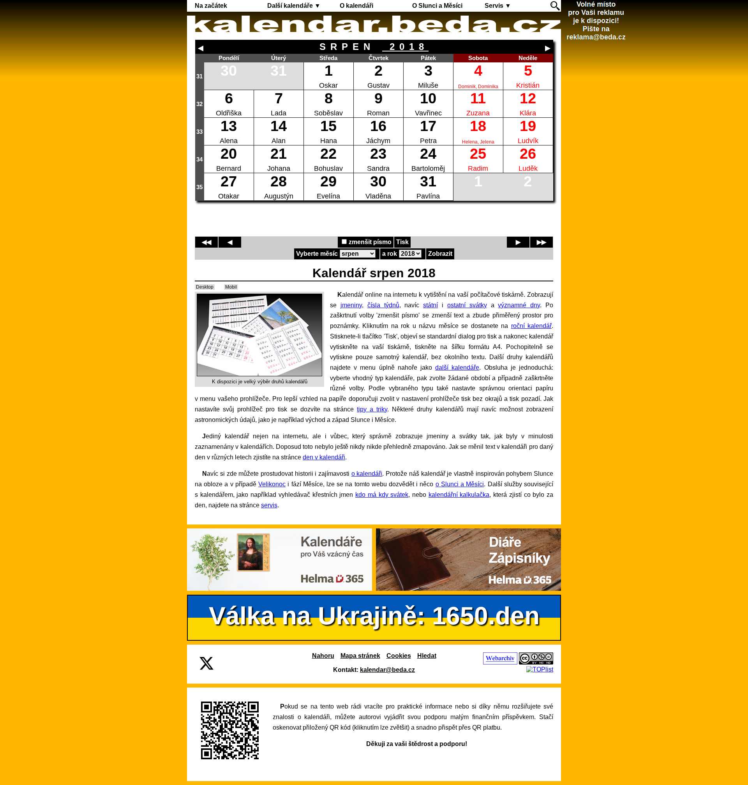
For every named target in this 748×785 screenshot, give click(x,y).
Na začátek (211, 5)
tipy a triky (372, 409)
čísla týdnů (383, 305)
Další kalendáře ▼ (294, 5)
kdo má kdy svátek (381, 494)
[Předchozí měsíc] (200, 48)
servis (269, 505)
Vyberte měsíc (317, 253)
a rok (389, 253)
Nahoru (323, 655)
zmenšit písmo (370, 242)
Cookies (398, 655)
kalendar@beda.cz (387, 669)
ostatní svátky (467, 305)
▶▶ (541, 242)
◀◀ (206, 242)
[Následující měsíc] (547, 48)
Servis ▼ (498, 5)
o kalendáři (367, 473)
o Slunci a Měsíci (460, 484)
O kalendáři (356, 5)
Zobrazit (440, 253)
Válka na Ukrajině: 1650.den (374, 616)
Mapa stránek (360, 655)
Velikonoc (272, 484)
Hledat (426, 655)
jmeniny (351, 305)
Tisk (402, 242)
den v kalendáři (324, 457)
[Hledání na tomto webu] (555, 6)
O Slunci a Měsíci (437, 5)
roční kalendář (531, 326)
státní (430, 305)
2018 (405, 46)
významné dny (519, 305)
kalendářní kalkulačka (459, 494)
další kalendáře (457, 367)
